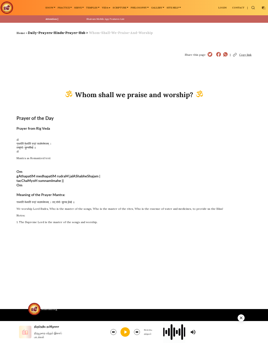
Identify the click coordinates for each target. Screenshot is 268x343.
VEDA (105, 7)
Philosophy (139, 7)
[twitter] (210, 55)
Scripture (119, 7)
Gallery (156, 7)
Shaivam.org (49, 309)
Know (49, 7)
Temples (92, 7)
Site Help (173, 7)
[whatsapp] (225, 55)
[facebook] (218, 55)
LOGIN (222, 7)
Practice (64, 7)
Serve (78, 7)
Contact (238, 7)
